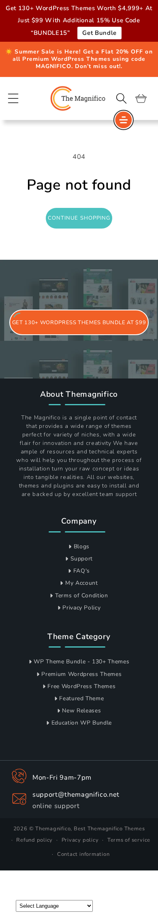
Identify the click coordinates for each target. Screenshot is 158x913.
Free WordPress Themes (81, 686)
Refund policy (34, 840)
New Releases (81, 710)
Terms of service (128, 840)
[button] (13, 98)
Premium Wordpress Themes (81, 674)
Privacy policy (80, 840)
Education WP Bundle (81, 723)
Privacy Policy (81, 608)
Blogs (82, 546)
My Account (81, 583)
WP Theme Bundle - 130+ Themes (81, 661)
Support (81, 558)
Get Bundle (99, 33)
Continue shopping (79, 218)
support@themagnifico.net (76, 794)
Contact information (83, 854)
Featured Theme (81, 698)
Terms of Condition (81, 595)
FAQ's (81, 571)
